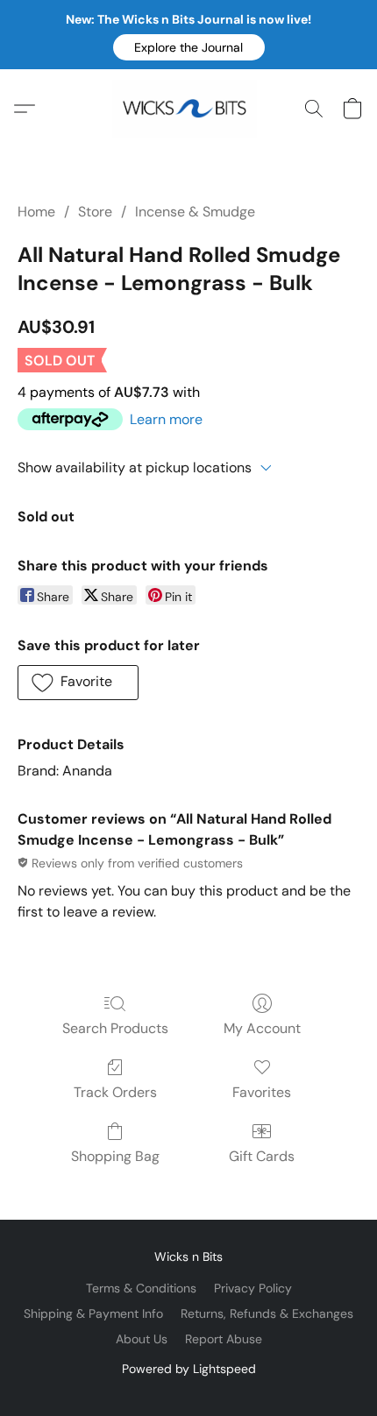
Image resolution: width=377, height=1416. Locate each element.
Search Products (115, 1028)
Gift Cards (262, 1156)
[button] (189, 47)
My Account (262, 1028)
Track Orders (115, 1092)
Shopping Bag (115, 1156)
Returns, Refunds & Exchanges (267, 1313)
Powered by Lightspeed (189, 1369)
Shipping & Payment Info (93, 1313)
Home (36, 211)
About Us (141, 1339)
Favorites (261, 1092)
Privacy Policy (253, 1288)
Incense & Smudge (195, 211)
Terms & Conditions (141, 1288)
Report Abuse (223, 1339)
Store (95, 211)
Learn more (166, 419)
